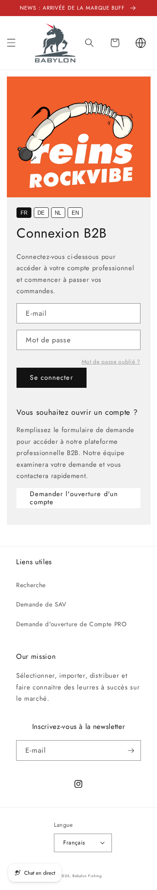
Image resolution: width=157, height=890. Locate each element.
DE (41, 213)
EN (75, 213)
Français (74, 842)
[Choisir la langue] (140, 42)
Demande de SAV (41, 604)
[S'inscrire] (130, 750)
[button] (11, 42)
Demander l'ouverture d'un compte (74, 498)
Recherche (31, 585)
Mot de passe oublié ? (111, 361)
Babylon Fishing (87, 875)
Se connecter (51, 377)
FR (24, 213)
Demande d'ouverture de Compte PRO (71, 624)
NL (58, 213)
